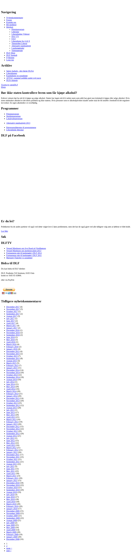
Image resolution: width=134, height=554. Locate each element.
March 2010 (11, 504)
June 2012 (10, 440)
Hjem (3, 87)
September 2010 (13, 490)
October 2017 (12, 311)
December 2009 (12, 511)
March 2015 (11, 363)
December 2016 (12, 330)
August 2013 (11, 408)
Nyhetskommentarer (14, 18)
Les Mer (4, 231)
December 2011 (12, 455)
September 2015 (13, 358)
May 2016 (10, 340)
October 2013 (12, 403)
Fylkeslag (10, 57)
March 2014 (11, 391)
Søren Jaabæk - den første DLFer (20, 71)
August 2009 (11, 520)
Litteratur (15, 32)
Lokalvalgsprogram (14, 119)
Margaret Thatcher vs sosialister (19, 258)
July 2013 (10, 410)
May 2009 (10, 527)
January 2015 (11, 368)
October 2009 (12, 516)
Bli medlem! (11, 25)
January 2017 (11, 328)
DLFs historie (12, 80)
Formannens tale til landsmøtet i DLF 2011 (24, 255)
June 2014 (10, 384)
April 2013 (10, 417)
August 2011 (11, 464)
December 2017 (12, 307)
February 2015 (12, 365)
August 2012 (11, 436)
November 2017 (13, 309)
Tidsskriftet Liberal (19, 43)
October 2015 (12, 356)
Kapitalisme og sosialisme (17, 76)
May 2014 (10, 387)
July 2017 (10, 318)
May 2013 (10, 415)
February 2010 (12, 506)
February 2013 (12, 422)
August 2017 (11, 316)
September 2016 (13, 335)
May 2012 (10, 443)
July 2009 (10, 523)
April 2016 (10, 342)
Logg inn (10, 60)
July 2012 (10, 438)
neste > (9, 548)
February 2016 (12, 347)
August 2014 (11, 379)
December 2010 (12, 483)
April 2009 (10, 530)
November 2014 (13, 372)
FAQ (14, 39)
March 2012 (11, 448)
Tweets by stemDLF (9, 85)
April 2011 (10, 473)
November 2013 (13, 401)
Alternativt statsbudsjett (21, 46)
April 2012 (10, 445)
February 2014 (12, 394)
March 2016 (11, 344)
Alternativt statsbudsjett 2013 (18, 123)
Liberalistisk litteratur (15, 130)
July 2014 (10, 382)
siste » (8, 551)
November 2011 (13, 457)
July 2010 (10, 494)
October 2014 (12, 375)
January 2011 (11, 480)
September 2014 (13, 377)
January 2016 (11, 349)
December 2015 (12, 351)
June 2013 (10, 412)
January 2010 (11, 509)
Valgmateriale (17, 50)
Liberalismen (11, 73)
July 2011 (10, 466)
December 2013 (12, 398)
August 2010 (11, 492)
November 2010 (13, 485)
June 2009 (10, 525)
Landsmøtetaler (18, 48)
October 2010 (12, 487)
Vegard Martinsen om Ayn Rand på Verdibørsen (26, 248)
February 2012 (12, 450)
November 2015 (13, 354)
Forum (9, 20)
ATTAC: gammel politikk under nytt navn (23, 78)
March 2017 (11, 325)
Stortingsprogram (13, 116)
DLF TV (15, 36)
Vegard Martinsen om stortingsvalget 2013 (23, 251)
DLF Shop (10, 53)
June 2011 (10, 469)
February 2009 (12, 534)
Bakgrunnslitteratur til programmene (21, 127)
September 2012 (13, 433)
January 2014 (11, 396)
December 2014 (12, 370)
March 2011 (11, 476)
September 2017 (13, 314)
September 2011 (13, 462)
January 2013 (11, 424)
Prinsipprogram (18, 29)
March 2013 (11, 419)
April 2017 (10, 323)
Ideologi (9, 27)
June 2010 (10, 497)
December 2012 (12, 426)
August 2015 (11, 361)
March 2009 (11, 532)
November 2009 (13, 513)
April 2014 (10, 389)
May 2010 (10, 499)
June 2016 (10, 337)
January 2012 (11, 452)
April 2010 (10, 502)
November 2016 (13, 333)
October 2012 (12, 431)
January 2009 (11, 537)
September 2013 (13, 405)
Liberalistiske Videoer (21, 34)
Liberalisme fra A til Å (21, 41)
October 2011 (12, 459)
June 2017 (10, 321)
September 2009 (13, 518)
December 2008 (12, 539)
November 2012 (13, 429)
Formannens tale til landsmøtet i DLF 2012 (24, 253)
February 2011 (12, 478)
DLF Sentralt (11, 55)
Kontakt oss (11, 22)
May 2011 (10, 471)
